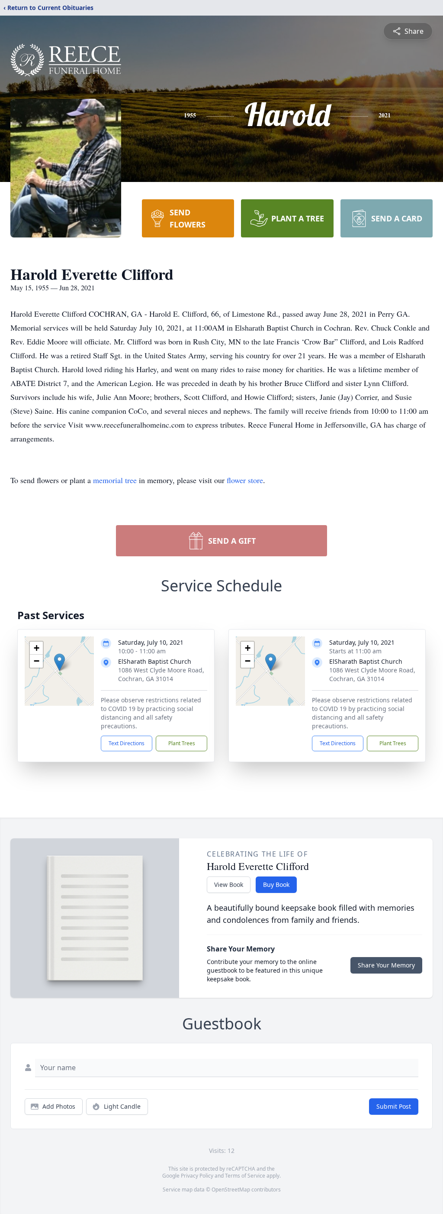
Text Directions (126, 743)
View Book (228, 884)
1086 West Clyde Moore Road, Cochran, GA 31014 (161, 674)
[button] (59, 662)
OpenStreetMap (231, 1189)
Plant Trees (181, 743)
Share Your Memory (386, 965)
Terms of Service (245, 1175)
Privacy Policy (197, 1175)
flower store (245, 480)
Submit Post (393, 1106)
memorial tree (115, 480)
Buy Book (276, 884)
